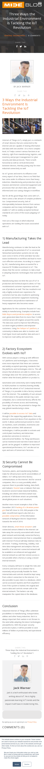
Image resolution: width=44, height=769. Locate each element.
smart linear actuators (24, 526)
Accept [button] (17, 764)
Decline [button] (26, 764)
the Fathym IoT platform (27, 328)
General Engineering (14, 36)
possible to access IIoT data (21, 413)
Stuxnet (16, 488)
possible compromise (11, 516)
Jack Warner (24, 86)
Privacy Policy (32, 722)
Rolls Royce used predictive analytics (17, 314)
